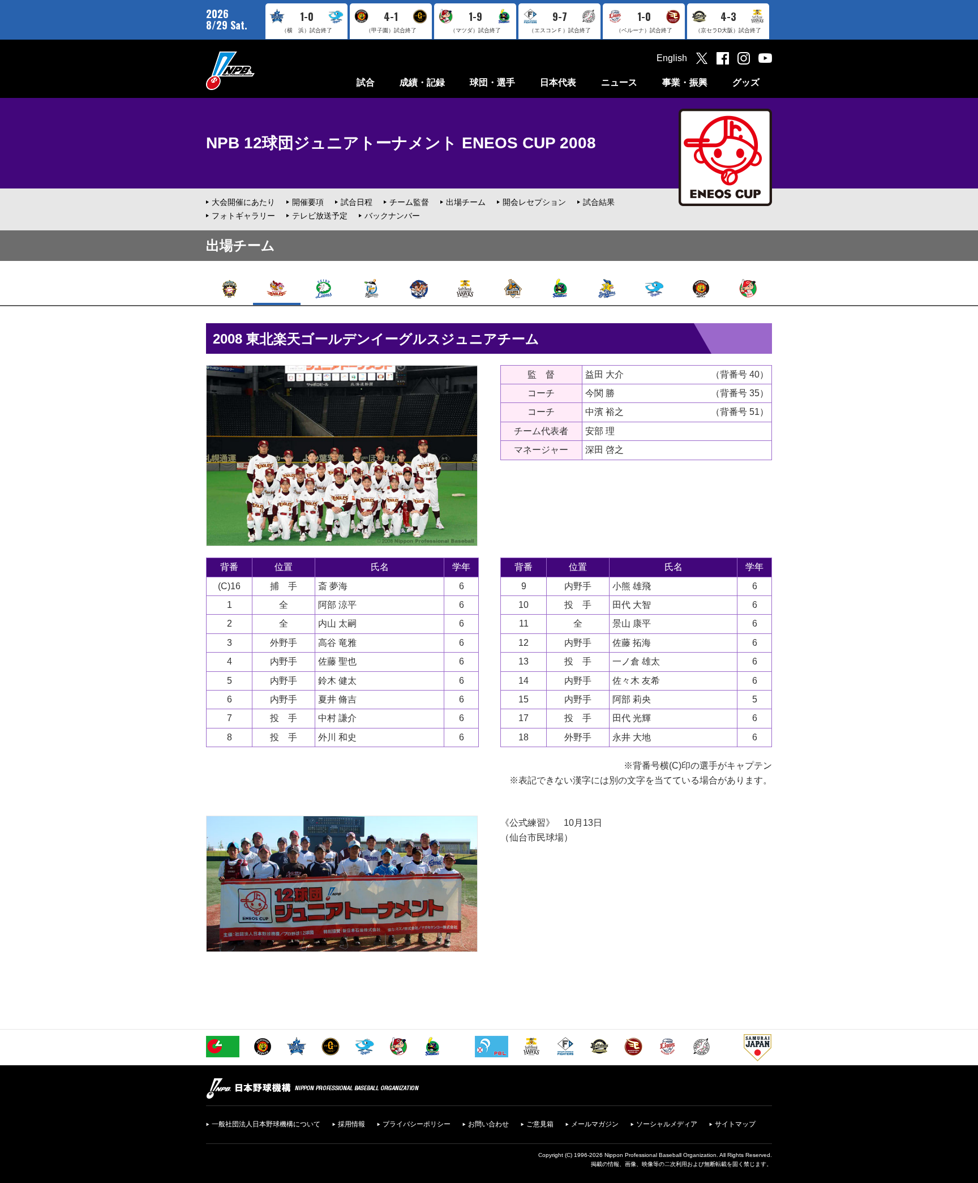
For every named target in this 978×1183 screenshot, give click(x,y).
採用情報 (351, 1124)
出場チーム (466, 202)
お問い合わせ (488, 1124)
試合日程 (356, 202)
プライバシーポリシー (417, 1124)
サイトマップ (735, 1124)
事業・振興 (684, 82)
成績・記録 (422, 82)
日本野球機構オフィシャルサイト (258, 70)
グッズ (746, 82)
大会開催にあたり (243, 202)
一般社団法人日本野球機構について (266, 1124)
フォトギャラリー (243, 215)
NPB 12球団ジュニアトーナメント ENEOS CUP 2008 (401, 143)
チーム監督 (409, 202)
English (672, 58)
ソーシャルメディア (666, 1124)
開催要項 (308, 202)
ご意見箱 (540, 1124)
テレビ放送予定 (320, 215)
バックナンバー (392, 215)
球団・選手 (492, 82)
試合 (366, 82)
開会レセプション (534, 202)
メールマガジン (595, 1124)
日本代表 (558, 82)
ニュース (619, 82)
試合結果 (599, 202)
